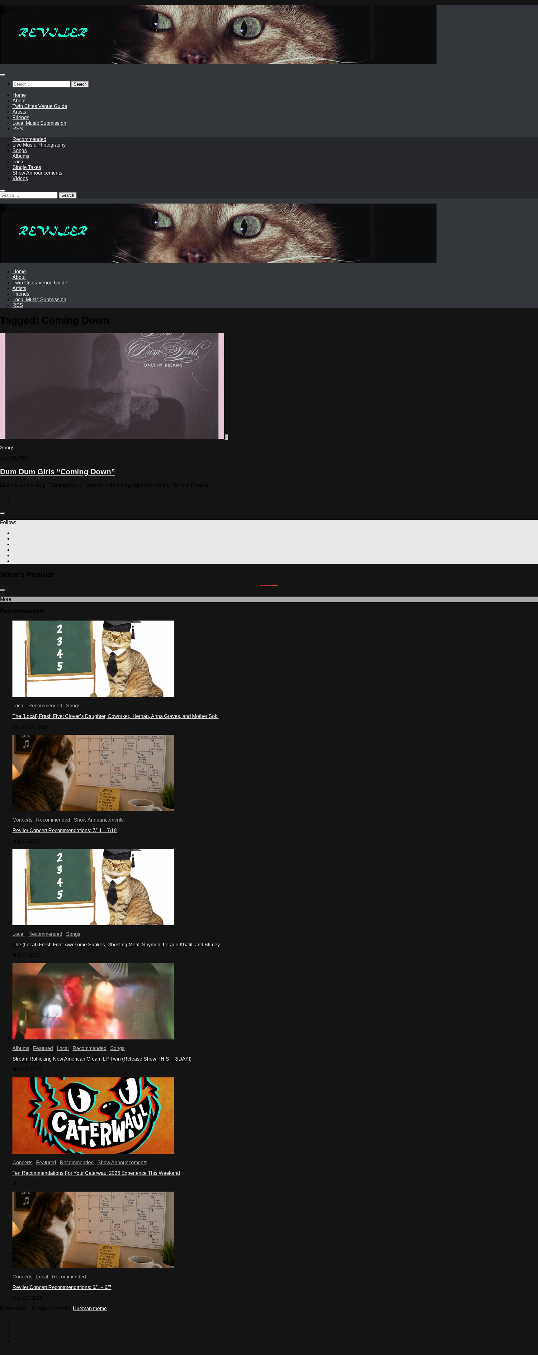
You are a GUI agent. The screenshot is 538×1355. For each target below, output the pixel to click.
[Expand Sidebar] (2, 513)
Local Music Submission (39, 123)
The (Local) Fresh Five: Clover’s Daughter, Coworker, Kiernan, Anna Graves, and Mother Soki (115, 716)
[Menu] (2, 75)
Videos (20, 178)
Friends (20, 117)
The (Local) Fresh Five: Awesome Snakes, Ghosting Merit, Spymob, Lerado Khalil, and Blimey (116, 944)
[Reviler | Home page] (218, 62)
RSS (17, 128)
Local (18, 161)
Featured (43, 1048)
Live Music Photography (39, 145)
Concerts (22, 820)
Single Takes (26, 167)
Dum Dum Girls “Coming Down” (57, 471)
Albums (20, 156)
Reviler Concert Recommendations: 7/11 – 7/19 (64, 830)
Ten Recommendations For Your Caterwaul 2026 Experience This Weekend (96, 1173)
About (19, 100)
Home (19, 95)
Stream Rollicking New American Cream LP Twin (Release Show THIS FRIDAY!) (101, 1059)
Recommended (29, 139)
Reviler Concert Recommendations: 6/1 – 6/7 (61, 1287)
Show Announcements (37, 173)
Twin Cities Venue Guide (39, 106)
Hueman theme (90, 1308)
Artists (19, 112)
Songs (19, 150)
